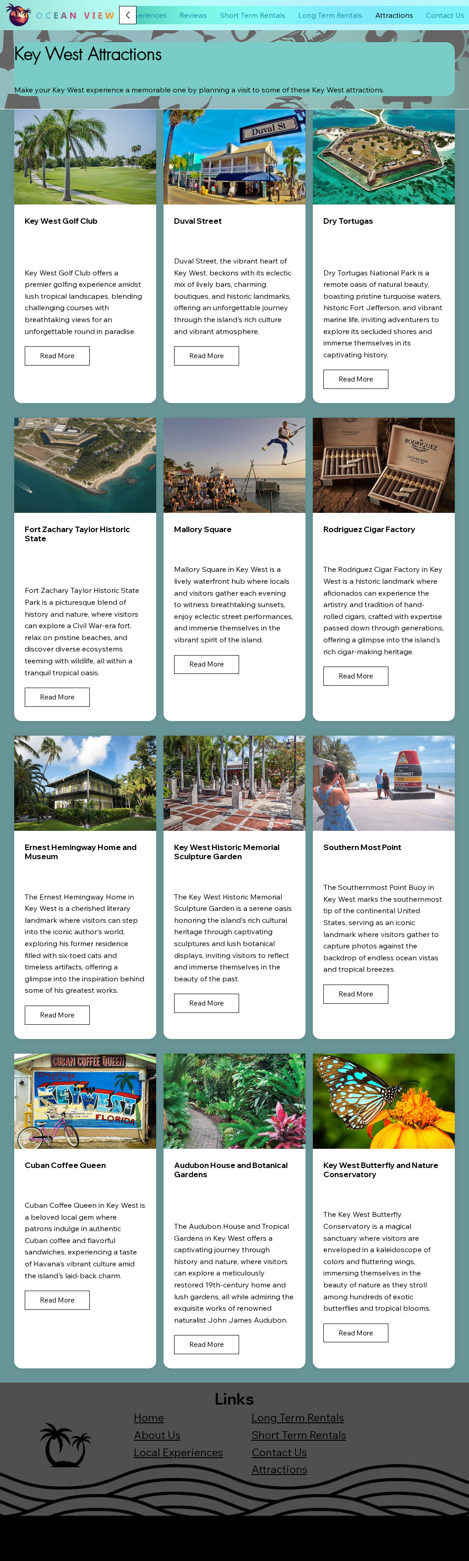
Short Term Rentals (298, 1435)
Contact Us (279, 1452)
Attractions (279, 1469)
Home (149, 1417)
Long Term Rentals (297, 1417)
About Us (157, 1435)
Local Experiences (178, 1452)
